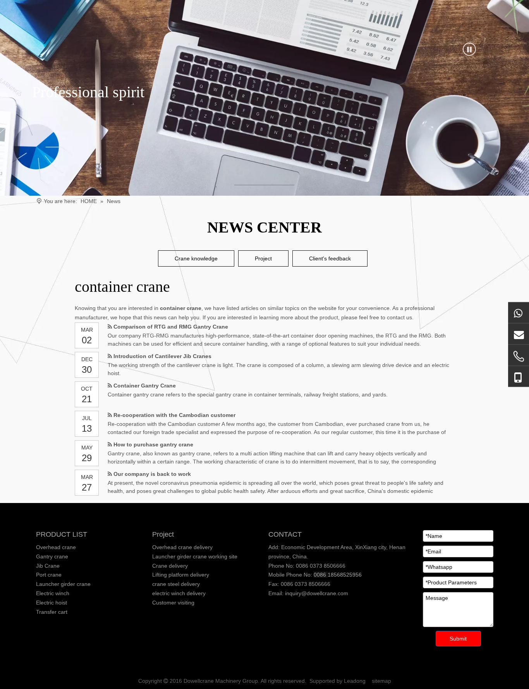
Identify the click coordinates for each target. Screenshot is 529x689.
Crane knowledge (196, 258)
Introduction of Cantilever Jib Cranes (162, 356)
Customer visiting (173, 602)
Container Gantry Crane (144, 385)
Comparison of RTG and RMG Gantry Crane (170, 327)
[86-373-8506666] (518, 356)
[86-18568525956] (518, 377)
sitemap (381, 681)
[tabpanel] (264, 98)
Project (263, 258)
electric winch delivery (179, 593)
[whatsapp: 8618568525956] (518, 313)
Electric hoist (51, 602)
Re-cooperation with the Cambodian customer (174, 415)
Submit (458, 639)
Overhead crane (56, 547)
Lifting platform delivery (180, 575)
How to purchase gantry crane (153, 444)
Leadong (355, 681)
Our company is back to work (152, 474)
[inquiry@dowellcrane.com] (518, 334)
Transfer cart (51, 612)
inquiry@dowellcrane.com (315, 593)
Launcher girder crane (63, 584)
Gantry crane (52, 556)
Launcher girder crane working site (194, 556)
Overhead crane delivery (182, 547)
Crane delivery (170, 566)
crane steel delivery (176, 584)
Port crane (49, 575)
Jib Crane (48, 566)
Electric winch (52, 593)
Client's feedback (330, 258)
